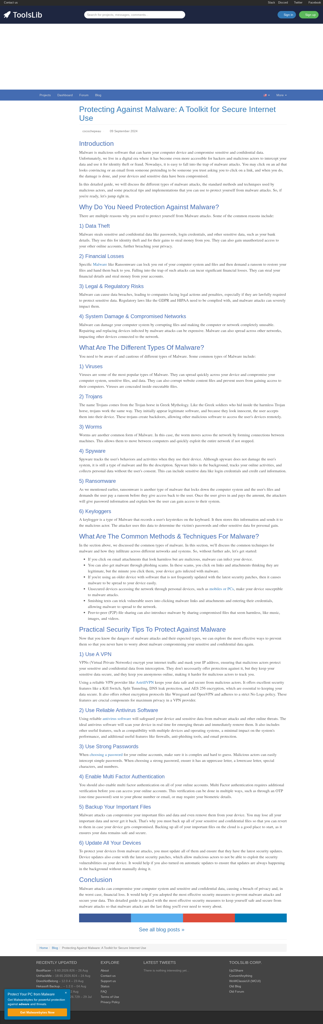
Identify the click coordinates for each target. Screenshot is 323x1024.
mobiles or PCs (221, 588)
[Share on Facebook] (105, 918)
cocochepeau (91, 131)
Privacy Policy (110, 1002)
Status (105, 986)
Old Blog (235, 986)
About (105, 970)
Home (44, 948)
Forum (84, 95)
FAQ (104, 991)
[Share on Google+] (209, 918)
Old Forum (236, 991)
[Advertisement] (161, 56)
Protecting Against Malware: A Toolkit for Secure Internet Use (177, 114)
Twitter (297, 2)
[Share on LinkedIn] (261, 918)
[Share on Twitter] (157, 918)
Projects (45, 95)
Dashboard (65, 95)
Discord (283, 2)
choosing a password (106, 754)
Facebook (314, 2)
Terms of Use (110, 997)
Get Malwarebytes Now (37, 1012)
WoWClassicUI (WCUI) (245, 981)
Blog (98, 95)
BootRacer (43, 970)
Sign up (310, 14)
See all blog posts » (161, 929)
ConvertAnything (240, 975)
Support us (108, 981)
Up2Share (236, 970)
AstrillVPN (145, 682)
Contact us (10, 2)
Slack (271, 2)
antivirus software (117, 718)
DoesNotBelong (47, 981)
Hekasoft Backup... (49, 986)
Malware (100, 264)
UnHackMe (44, 975)
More (280, 95)
